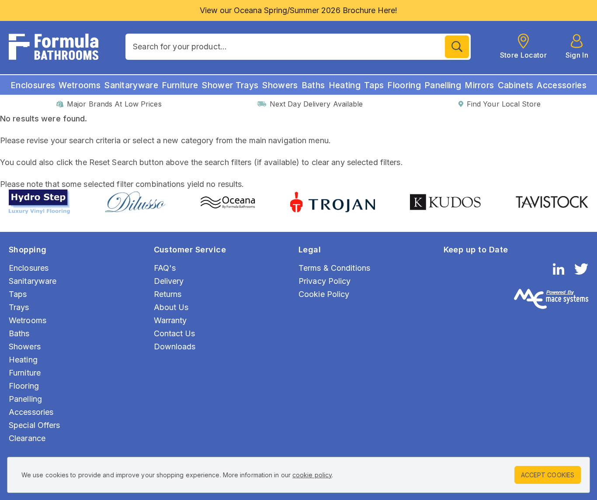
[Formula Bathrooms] (53, 47)
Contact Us (174, 333)
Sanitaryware (131, 85)
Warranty (170, 320)
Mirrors (479, 85)
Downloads (175, 346)
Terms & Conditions (334, 267)
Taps (374, 85)
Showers (280, 85)
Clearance (27, 438)
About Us (171, 307)
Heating (345, 85)
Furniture (180, 85)
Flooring (404, 85)
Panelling (442, 85)
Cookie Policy (323, 294)
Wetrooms (80, 85)
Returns (168, 294)
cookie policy (312, 475)
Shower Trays (229, 85)
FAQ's (165, 267)
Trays (19, 307)
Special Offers (34, 425)
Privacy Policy (324, 281)
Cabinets (516, 85)
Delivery (169, 281)
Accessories (562, 85)
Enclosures (32, 85)
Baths (313, 85)
